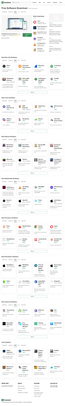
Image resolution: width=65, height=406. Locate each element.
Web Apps (55, 2)
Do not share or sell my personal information (38, 393)
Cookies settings (37, 396)
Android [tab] (10, 12)
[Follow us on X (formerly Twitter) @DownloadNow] (54, 386)
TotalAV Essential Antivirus (11, 34)
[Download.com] (6, 3)
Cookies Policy (37, 390)
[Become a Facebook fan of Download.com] (51, 386)
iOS (44, 2)
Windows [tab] (4, 12)
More (61, 2)
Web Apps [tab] (23, 12)
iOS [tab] (19, 12)
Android (48, 2)
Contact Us (20, 390)
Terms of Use (36, 388)
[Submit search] (13, 3)
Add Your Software (21, 388)
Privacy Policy (36, 386)
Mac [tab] (15, 12)
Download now (27, 35)
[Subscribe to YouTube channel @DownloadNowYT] (56, 386)
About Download (21, 386)
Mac (40, 2)
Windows (34, 2)
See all (32, 92)
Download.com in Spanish (23, 392)
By (4, 35)
